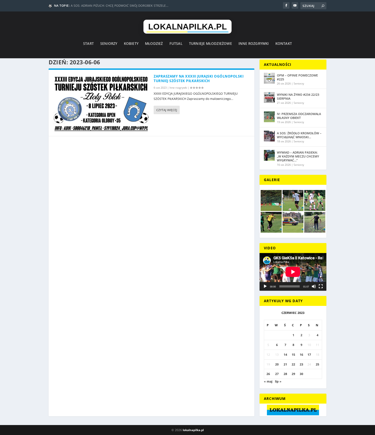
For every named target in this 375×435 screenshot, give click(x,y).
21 (285, 364)
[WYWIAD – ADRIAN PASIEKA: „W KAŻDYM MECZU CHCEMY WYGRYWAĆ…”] (269, 155)
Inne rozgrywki (253, 44)
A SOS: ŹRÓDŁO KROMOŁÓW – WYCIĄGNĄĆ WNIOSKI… (299, 135)
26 (268, 374)
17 (309, 354)
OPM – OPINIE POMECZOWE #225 (297, 77)
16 (301, 354)
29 (293, 374)
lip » (278, 381)
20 (277, 364)
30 (301, 374)
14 (285, 354)
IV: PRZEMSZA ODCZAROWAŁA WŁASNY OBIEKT (299, 116)
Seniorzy (108, 44)
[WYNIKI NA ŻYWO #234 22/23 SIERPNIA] (269, 97)
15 (293, 354)
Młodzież (154, 44)
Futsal (176, 44)
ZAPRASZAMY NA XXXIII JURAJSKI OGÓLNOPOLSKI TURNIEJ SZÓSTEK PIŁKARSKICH (198, 78)
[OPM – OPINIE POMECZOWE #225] (269, 78)
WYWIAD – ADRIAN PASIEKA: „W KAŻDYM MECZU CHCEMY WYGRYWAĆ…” (298, 156)
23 (301, 364)
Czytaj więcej (166, 110)
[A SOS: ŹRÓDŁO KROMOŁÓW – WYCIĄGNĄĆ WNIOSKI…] (269, 136)
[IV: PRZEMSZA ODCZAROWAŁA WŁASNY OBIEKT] (269, 116)
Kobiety (131, 44)
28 (285, 374)
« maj (268, 381)
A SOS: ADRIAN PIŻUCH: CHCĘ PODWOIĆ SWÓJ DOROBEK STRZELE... (119, 5)
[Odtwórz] (265, 286)
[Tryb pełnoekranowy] (321, 286)
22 (293, 364)
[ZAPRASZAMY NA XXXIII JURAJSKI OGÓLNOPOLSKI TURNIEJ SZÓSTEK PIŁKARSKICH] (101, 103)
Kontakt (283, 44)
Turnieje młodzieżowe (210, 44)
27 (277, 374)
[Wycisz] (314, 286)
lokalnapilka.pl (193, 430)
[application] (293, 272)
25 (317, 364)
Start (88, 44)
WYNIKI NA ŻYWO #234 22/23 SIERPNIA (298, 97)
